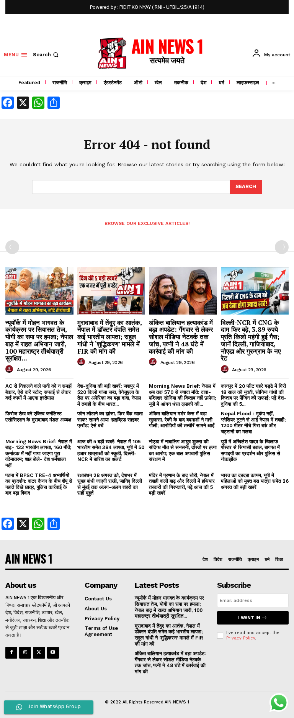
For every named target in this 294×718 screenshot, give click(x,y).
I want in (249, 617)
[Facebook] (11, 653)
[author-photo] (10, 369)
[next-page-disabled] (282, 247)
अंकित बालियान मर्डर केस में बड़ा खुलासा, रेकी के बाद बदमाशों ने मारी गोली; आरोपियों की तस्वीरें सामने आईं (181, 419)
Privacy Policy (240, 638)
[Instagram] (25, 653)
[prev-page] (12, 247)
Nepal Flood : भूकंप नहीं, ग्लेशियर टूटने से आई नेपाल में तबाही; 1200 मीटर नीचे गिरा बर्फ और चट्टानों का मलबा (253, 422)
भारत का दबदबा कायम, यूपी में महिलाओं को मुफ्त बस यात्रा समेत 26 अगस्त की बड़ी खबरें (255, 481)
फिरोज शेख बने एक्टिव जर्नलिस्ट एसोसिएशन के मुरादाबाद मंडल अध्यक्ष (38, 417)
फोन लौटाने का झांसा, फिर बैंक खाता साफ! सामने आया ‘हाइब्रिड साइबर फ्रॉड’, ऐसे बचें (110, 419)
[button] (46, 54)
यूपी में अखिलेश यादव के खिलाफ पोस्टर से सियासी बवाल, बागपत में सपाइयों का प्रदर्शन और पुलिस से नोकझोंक (250, 450)
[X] (39, 653)
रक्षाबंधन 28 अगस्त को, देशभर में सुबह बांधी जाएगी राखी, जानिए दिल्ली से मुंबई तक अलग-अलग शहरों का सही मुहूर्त (109, 484)
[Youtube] (53, 653)
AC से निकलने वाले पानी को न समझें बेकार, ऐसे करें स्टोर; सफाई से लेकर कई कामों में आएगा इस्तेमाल (38, 392)
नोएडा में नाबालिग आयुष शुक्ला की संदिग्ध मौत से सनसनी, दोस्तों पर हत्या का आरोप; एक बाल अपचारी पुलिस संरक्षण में (183, 450)
